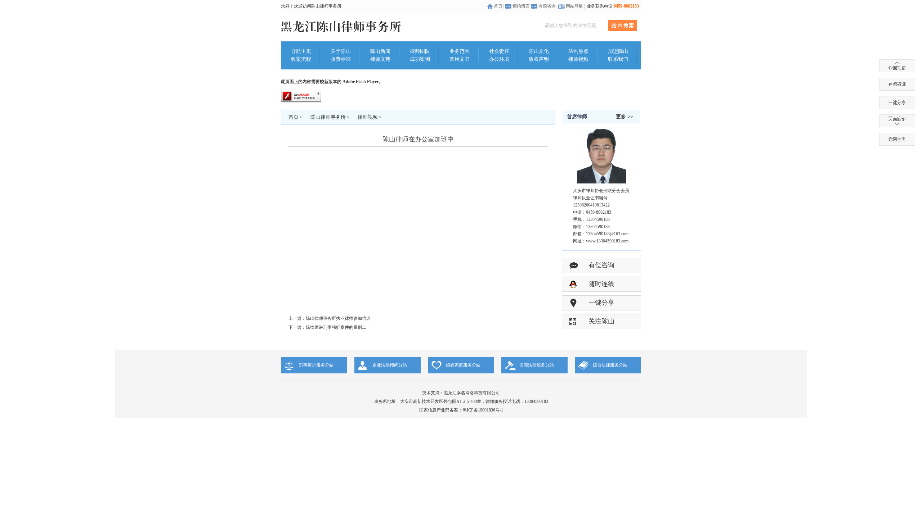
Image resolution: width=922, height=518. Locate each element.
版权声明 (539, 59)
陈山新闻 (380, 51)
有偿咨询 (547, 6)
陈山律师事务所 (328, 117)
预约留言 (521, 6)
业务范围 (459, 51)
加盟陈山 (618, 51)
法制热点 (578, 51)
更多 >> (624, 116)
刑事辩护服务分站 (316, 365)
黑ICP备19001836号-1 (482, 410)
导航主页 (301, 51)
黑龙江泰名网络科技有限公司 (472, 392)
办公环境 (499, 59)
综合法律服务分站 (610, 365)
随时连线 (601, 283)
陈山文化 (539, 51)
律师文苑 (380, 59)
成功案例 (420, 59)
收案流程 (301, 59)
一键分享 (601, 302)
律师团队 (420, 51)
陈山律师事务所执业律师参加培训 (338, 318)
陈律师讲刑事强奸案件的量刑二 (336, 327)
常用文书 (459, 59)
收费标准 (341, 59)
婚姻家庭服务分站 (463, 365)
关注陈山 (601, 321)
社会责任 (499, 51)
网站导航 (574, 6)
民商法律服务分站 (536, 365)
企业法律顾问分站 (389, 365)
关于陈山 (341, 51)
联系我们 (618, 59)
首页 (498, 6)
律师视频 (578, 59)
